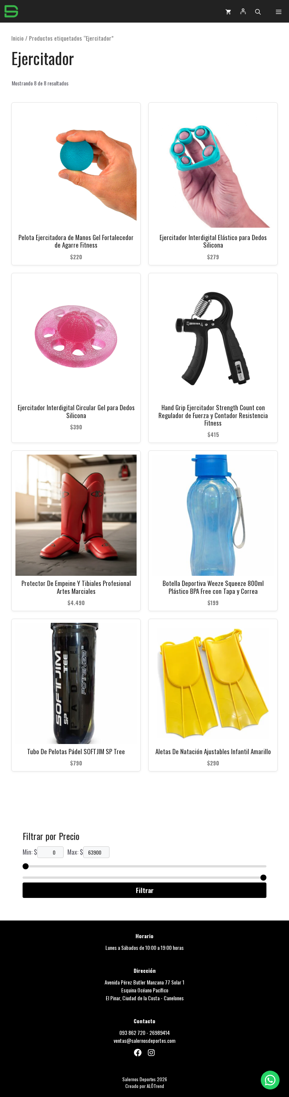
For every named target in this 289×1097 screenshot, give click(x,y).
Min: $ (30, 852)
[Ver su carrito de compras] (228, 11)
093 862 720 (132, 1032)
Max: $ (75, 852)
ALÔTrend (155, 1086)
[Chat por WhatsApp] (270, 1080)
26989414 (159, 1032)
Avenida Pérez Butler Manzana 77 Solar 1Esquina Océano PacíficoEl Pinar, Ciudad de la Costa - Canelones (144, 990)
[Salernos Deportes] (11, 11)
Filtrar (145, 890)
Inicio (17, 38)
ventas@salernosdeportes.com (144, 1040)
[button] (258, 11)
